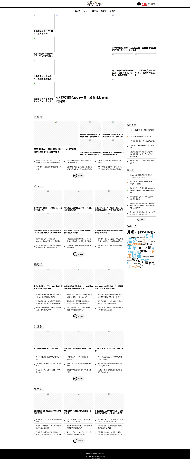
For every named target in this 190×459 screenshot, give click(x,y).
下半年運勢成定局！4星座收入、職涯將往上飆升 (145, 73)
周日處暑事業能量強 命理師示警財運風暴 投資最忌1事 (110, 364)
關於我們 (88, 453)
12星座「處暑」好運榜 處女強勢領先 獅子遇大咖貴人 (110, 371)
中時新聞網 (148, 4)
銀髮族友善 (141, 237)
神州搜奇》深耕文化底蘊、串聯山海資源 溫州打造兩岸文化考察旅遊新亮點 (110, 240)
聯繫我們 (101, 453)
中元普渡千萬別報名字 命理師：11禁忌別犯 (48, 371)
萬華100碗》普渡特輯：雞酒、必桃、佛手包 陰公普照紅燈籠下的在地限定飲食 (110, 168)
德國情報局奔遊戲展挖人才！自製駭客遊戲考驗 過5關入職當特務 (43, 101)
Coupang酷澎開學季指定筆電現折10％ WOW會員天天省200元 (141, 176)
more (80, 175)
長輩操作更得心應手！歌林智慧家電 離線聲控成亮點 (141, 198)
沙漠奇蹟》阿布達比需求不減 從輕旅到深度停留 (79, 246)
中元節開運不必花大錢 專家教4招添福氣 (78, 349)
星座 (135, 266)
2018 (140, 248)
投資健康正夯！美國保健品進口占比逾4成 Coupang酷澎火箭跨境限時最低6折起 (142, 190)
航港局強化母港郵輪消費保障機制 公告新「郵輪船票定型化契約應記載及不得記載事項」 (90, 136)
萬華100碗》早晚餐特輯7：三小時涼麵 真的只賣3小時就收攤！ (43, 56)
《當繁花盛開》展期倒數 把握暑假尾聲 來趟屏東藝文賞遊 (110, 427)
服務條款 (95, 453)
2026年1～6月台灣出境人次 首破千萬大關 (48, 168)
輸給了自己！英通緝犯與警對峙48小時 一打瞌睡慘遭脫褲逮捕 (110, 309)
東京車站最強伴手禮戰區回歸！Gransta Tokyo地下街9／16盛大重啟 (48, 240)
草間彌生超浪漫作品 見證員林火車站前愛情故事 (47, 412)
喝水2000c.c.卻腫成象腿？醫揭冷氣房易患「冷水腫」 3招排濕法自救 (79, 296)
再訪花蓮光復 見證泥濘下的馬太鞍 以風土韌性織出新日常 (90, 153)
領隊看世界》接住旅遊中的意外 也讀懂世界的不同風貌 (78, 231)
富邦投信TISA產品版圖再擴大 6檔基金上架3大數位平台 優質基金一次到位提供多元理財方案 (142, 205)
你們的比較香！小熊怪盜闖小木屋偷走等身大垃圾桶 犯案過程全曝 (110, 302)
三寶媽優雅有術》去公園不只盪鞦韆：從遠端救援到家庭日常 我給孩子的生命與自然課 (48, 302)
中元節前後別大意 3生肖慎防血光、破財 (109, 349)
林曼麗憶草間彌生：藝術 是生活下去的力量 (78, 412)
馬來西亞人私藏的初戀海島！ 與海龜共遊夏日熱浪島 (78, 209)
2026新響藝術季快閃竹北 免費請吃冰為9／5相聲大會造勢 (79, 420)
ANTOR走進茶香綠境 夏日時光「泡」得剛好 (110, 161)
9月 (141, 267)
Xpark (130, 263)
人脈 (148, 247)
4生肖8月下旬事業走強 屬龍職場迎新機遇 (79, 364)
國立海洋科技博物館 (146, 244)
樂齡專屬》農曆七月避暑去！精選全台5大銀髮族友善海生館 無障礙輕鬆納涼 (79, 168)
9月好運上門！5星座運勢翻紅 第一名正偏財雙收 (79, 358)
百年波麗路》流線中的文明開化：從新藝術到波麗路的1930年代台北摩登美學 (134, 48)
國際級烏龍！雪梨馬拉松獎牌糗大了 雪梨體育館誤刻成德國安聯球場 (79, 302)
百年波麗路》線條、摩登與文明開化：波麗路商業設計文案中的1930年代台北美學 (110, 433)
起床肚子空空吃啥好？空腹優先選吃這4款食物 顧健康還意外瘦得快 (48, 296)
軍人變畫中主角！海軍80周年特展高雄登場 (49, 420)
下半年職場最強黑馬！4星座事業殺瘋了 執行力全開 (110, 358)
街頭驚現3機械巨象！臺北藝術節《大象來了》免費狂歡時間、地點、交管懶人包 (48, 433)
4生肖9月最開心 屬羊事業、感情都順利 (142, 131)
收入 (135, 259)
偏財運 (142, 232)
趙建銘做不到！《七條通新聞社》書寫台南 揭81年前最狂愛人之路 (110, 420)
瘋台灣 (77, 11)
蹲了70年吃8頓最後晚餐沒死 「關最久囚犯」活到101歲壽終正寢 (122, 73)
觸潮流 (95, 11)
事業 (132, 247)
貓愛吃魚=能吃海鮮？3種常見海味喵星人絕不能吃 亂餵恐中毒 (49, 309)
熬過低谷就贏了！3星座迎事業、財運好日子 (142, 162)
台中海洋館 (145, 257)
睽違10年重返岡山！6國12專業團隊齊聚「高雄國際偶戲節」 (48, 427)
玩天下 (86, 11)
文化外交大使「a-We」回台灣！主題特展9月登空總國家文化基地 (79, 433)
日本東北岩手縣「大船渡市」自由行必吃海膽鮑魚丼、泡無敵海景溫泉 (48, 246)
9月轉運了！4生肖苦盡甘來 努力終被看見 (142, 146)
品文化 (103, 11)
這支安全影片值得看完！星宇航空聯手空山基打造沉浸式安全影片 (142, 213)
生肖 (146, 240)
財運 (136, 255)
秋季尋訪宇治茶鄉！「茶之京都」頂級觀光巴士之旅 (48, 209)
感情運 (139, 242)
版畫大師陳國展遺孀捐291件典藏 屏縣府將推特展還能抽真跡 (79, 427)
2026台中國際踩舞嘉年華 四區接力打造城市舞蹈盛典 (79, 161)
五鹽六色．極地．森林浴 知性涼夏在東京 (110, 246)
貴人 (140, 262)
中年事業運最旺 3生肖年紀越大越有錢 (43, 32)
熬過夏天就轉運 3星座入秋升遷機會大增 (48, 358)
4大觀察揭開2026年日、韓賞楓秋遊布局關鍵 (82, 99)
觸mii (95, 3)
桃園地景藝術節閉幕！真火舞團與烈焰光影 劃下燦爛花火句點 (113, 136)
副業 (135, 263)
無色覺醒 (145, 259)
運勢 (143, 251)
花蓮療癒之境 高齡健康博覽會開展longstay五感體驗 (141, 183)
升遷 (130, 232)
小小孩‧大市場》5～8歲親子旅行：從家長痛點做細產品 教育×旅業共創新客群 (109, 210)
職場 (150, 232)
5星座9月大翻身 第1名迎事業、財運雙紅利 (48, 364)
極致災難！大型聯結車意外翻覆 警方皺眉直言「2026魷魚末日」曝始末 (110, 296)
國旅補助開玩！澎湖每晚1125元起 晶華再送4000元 (113, 153)
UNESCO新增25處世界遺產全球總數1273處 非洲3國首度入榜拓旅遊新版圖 (47, 232)
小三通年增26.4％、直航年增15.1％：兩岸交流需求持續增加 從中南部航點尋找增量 (49, 161)
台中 (135, 233)
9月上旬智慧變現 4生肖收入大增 (46, 348)
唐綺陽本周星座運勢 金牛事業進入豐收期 (79, 371)
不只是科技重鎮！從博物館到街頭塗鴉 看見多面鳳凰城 (109, 231)
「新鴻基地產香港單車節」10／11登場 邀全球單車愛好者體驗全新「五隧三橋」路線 (79, 240)
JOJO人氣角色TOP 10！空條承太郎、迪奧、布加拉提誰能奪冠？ (79, 309)
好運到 (112, 11)
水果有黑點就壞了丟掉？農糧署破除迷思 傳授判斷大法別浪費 (44, 78)
